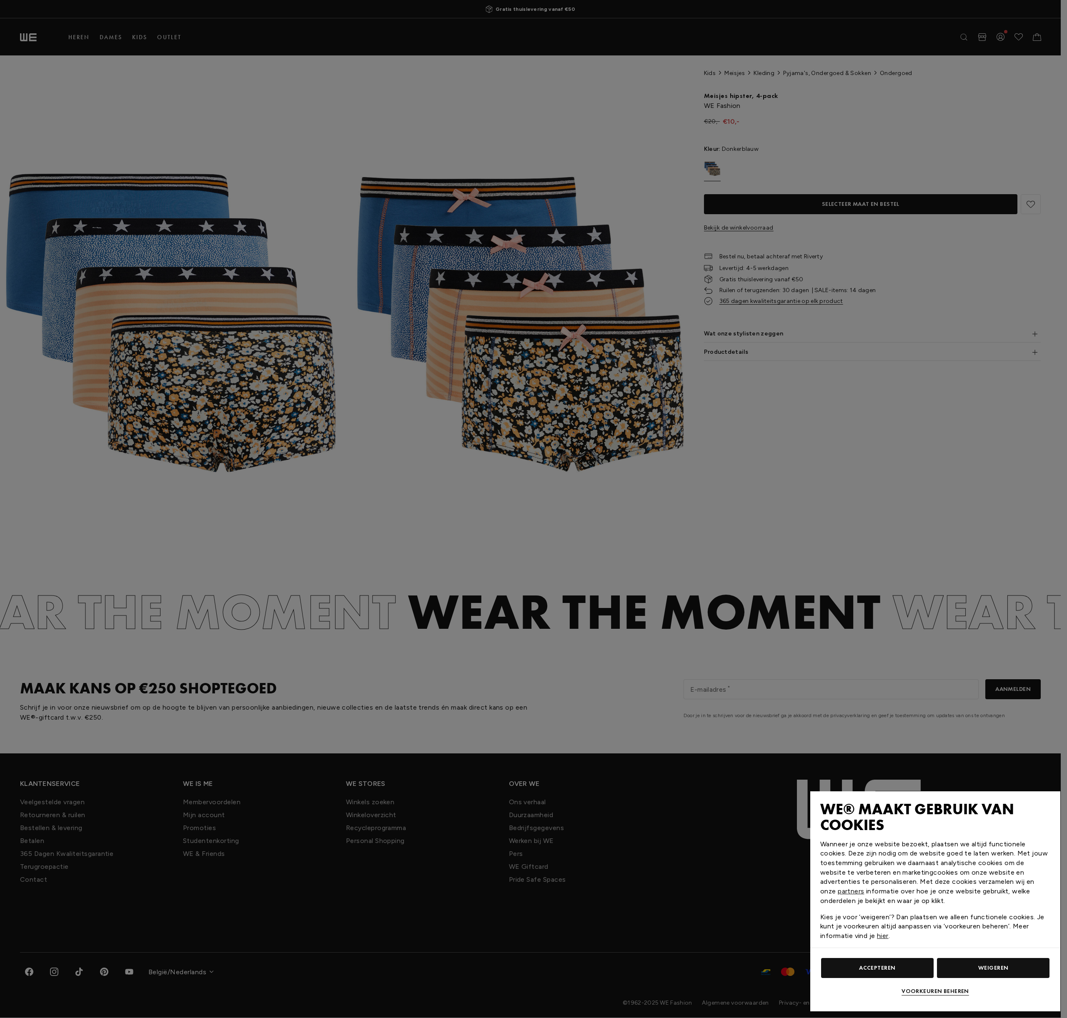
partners (851, 891)
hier (883, 936)
